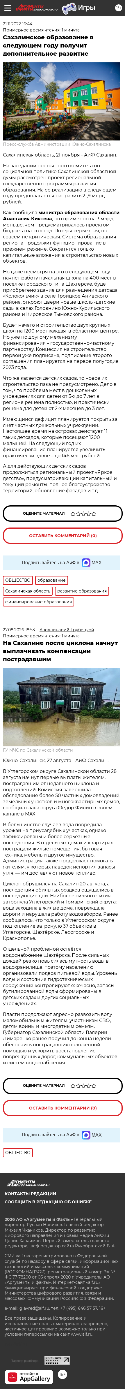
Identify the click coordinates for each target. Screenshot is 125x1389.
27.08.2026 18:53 (19, 629)
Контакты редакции (30, 1193)
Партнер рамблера (24, 1360)
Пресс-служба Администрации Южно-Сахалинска (57, 144)
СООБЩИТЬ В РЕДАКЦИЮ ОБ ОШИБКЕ (48, 1202)
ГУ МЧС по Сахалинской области (38, 750)
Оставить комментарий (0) (63, 535)
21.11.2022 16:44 (17, 24)
